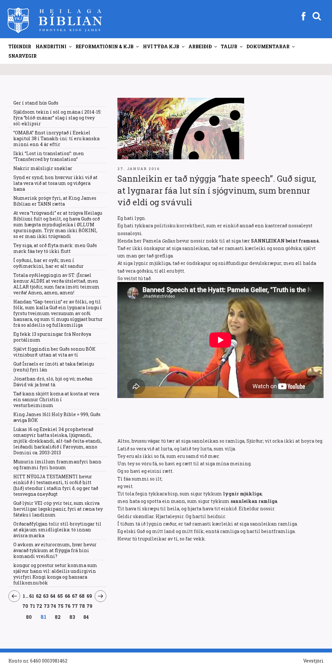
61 (32, 596)
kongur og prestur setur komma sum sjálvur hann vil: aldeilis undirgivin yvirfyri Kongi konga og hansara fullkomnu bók (55, 574)
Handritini (51, 46)
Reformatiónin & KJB (105, 46)
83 (72, 617)
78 (82, 606)
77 (75, 606)
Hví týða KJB (161, 46)
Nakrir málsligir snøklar (42, 168)
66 (68, 596)
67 (75, 596)
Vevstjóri (313, 661)
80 (29, 617)
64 (53, 596)
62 (39, 596)
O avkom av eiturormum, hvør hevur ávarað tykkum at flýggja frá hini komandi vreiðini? (55, 550)
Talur (229, 46)
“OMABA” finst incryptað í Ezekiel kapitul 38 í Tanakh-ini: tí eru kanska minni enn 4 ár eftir (56, 138)
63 (46, 596)
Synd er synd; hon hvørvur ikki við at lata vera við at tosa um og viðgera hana (55, 183)
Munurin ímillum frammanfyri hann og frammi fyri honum (57, 465)
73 (46, 606)
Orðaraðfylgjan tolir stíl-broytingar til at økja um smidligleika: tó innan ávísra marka (57, 530)
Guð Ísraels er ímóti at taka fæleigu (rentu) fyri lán (53, 367)
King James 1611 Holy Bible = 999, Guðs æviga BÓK (57, 417)
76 (68, 606)
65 (60, 596)
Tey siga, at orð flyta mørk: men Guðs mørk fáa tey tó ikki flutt (55, 248)
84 (86, 617)
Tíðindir (19, 46)
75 (60, 606)
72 (39, 606)
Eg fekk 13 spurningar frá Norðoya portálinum (52, 337)
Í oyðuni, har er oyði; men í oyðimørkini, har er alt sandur (48, 263)
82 (57, 617)
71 (33, 606)
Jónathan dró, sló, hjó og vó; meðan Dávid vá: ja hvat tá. (53, 382)
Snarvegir (22, 56)
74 (53, 606)
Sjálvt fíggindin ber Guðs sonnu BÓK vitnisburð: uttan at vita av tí (54, 352)
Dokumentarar (268, 46)
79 (89, 606)
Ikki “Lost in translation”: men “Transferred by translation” (48, 156)
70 (25, 606)
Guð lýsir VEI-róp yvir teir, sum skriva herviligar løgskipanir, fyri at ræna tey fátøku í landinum (58, 509)
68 (82, 596)
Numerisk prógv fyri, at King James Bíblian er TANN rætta (54, 201)
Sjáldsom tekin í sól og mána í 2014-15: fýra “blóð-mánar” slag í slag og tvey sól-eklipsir (57, 118)
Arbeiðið (200, 46)
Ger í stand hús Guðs (35, 103)
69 (89, 596)
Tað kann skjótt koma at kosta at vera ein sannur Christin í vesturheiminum (56, 399)
